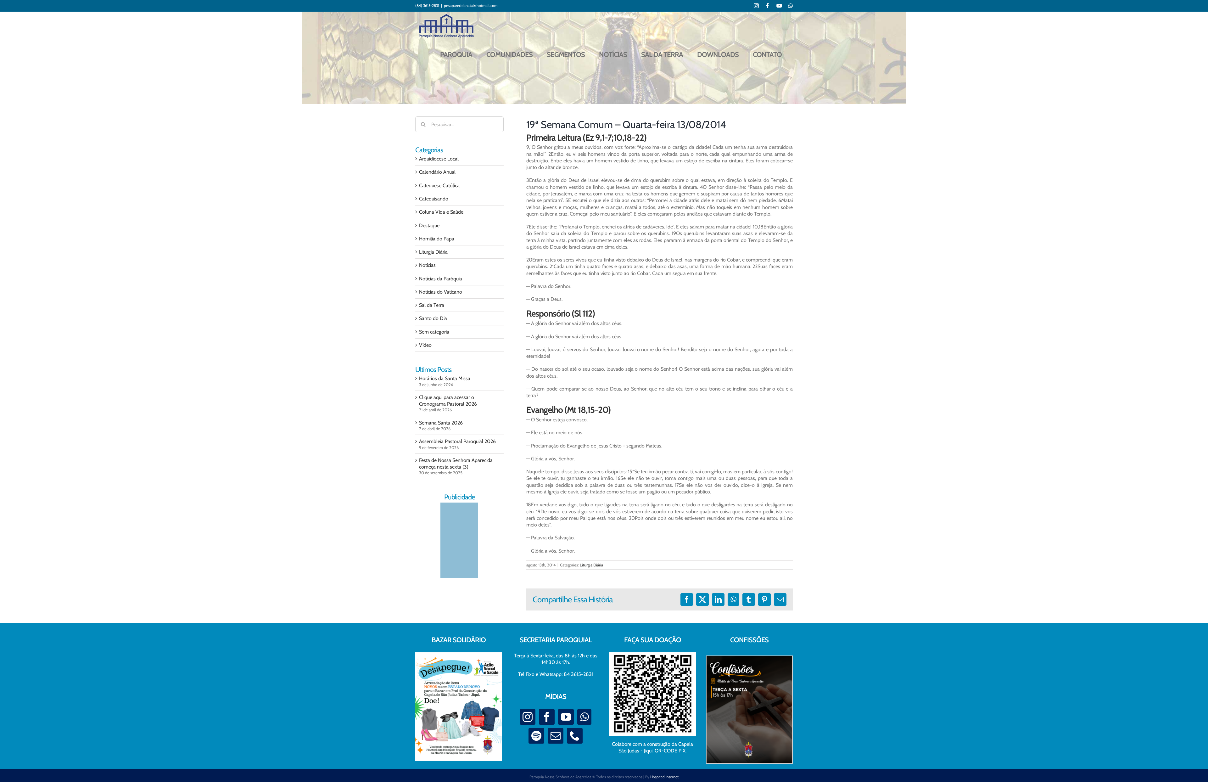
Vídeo (425, 345)
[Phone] (575, 736)
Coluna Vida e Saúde (441, 212)
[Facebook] (547, 717)
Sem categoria (434, 332)
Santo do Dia (433, 318)
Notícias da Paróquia (440, 279)
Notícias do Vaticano (440, 292)
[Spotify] (536, 736)
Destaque (429, 225)
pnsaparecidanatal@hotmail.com (471, 5)
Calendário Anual (437, 172)
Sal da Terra (431, 305)
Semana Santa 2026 (441, 423)
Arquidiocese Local (439, 159)
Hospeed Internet (664, 776)
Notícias (427, 265)
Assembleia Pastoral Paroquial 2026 (457, 441)
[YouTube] (566, 717)
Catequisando (433, 199)
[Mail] (555, 736)
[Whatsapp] (584, 717)
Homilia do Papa (436, 239)
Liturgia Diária (591, 564)
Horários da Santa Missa (444, 378)
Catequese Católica (439, 185)
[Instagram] (527, 717)
